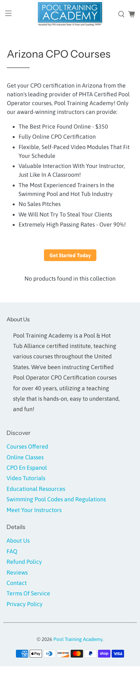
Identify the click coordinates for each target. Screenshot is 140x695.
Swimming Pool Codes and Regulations (56, 499)
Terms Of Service (28, 593)
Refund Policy (24, 561)
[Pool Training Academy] (70, 14)
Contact (17, 582)
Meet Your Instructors (34, 510)
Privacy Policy (25, 604)
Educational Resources (36, 488)
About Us (18, 540)
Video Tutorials (26, 478)
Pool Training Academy (77, 639)
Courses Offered (27, 446)
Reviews (17, 572)
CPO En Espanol (27, 467)
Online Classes (25, 457)
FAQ (12, 551)
